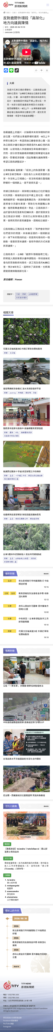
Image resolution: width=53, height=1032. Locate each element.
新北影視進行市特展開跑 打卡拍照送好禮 (33, 582)
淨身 (35, 392)
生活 (11, 475)
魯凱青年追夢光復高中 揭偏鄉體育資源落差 (23, 428)
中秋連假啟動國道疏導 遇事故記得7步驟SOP (23, 722)
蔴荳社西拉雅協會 (35, 475)
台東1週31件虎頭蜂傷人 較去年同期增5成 (22, 554)
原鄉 (24, 294)
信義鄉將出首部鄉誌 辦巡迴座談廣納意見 (22, 514)
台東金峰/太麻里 (22, 558)
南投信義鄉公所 (21, 518)
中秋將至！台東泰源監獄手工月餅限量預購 (33, 620)
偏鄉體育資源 (26, 432)
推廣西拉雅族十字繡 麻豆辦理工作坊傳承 (22, 471)
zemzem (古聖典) (12, 32)
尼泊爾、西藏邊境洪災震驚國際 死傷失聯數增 (24, 795)
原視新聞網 (21, 6)
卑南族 (20, 392)
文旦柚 (12, 352)
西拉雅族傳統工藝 (11, 479)
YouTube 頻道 (8, 1023)
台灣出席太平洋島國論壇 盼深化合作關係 (22, 758)
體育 (11, 432)
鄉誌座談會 (34, 518)
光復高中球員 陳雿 (11, 435)
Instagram (7, 1026)
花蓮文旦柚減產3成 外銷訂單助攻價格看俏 (22, 349)
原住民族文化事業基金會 (12, 1017)
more (16, 966)
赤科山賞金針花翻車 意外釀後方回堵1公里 (33, 607)
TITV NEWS (19, 3)
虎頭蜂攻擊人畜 (10, 561)
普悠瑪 (28, 392)
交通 (18, 294)
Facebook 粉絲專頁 (10, 1020)
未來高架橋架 (21, 298)
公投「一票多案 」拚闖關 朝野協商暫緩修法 (23, 685)
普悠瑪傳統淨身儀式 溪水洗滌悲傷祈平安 (22, 388)
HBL (17, 432)
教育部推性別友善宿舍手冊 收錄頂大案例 (33, 595)
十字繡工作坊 (20, 475)
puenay (13, 392)
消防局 (33, 558)
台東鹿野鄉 (32, 294)
